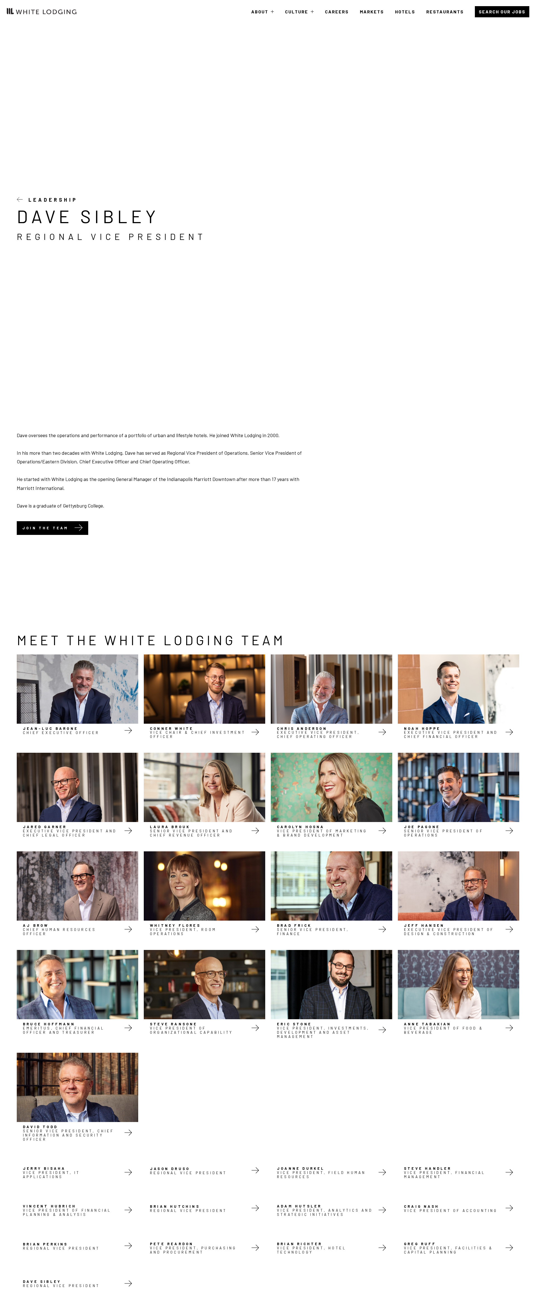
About (262, 16)
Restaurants (445, 11)
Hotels (405, 11)
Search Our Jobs (502, 11)
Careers (337, 11)
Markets (372, 11)
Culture (299, 16)
